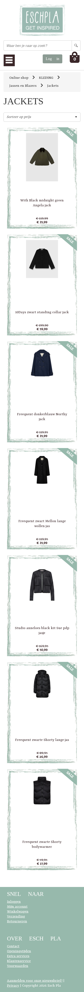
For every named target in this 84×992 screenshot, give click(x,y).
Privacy (13, 986)
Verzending (16, 917)
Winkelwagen (17, 912)
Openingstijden (19, 951)
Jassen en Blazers (23, 86)
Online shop (18, 78)
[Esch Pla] (42, 20)
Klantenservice (19, 961)
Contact (13, 946)
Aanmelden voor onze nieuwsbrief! (34, 981)
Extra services (18, 956)
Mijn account (17, 907)
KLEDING (46, 78)
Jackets (53, 86)
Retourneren (17, 922)
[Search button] (76, 45)
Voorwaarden (17, 966)
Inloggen (14, 902)
